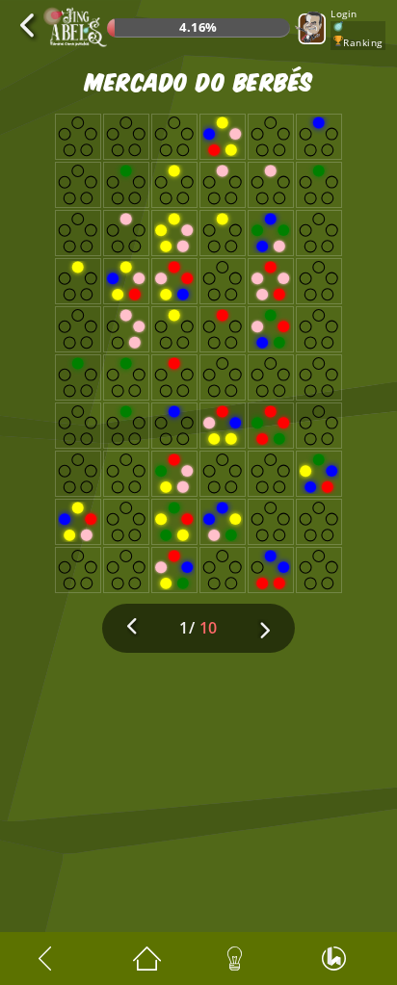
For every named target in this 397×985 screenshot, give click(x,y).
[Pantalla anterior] (57, 958)
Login (344, 13)
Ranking (363, 42)
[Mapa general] (151, 958)
